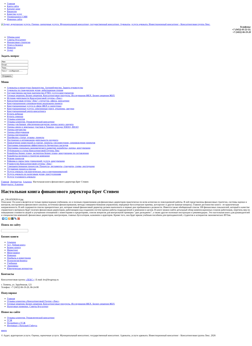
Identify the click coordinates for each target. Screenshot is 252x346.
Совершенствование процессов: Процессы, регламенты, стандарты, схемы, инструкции (51, 166)
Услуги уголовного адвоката (21, 177)
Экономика (12, 266)
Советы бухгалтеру (16, 39)
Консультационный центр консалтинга (26, 111)
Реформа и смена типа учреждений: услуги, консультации (36, 161)
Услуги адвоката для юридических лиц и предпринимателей (37, 171)
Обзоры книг (13, 37)
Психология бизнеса (17, 260)
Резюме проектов (15, 158)
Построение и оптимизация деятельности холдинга (32, 140)
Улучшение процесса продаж (21, 169)
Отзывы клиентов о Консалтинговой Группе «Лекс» (33, 301)
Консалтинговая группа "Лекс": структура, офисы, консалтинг (38, 101)
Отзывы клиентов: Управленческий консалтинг (31, 121)
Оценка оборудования (18, 132)
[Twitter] (6, 218)
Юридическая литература (19, 268)
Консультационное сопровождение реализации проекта (34, 103)
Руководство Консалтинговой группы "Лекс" (29, 163)
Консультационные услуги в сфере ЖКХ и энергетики (34, 106)
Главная (11, 3)
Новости (11, 47)
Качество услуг (14, 14)
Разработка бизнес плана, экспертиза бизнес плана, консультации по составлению (48, 153)
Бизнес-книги (14, 247)
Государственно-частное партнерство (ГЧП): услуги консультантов (40, 93)
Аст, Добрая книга (16, 245)
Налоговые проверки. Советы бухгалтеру (27, 306)
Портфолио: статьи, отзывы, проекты (25, 137)
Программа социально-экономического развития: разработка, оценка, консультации (48, 148)
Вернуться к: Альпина (12, 184)
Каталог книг (13, 9)
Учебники (12, 263)
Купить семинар (15, 116)
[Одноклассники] (9, 218)
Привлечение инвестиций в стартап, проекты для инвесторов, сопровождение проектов (51, 142)
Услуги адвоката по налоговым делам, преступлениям (34, 174)
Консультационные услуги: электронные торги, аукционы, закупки (40, 108)
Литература (16, 182)
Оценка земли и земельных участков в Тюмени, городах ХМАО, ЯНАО (43, 127)
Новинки (11, 255)
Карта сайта (13, 6)
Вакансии (12, 11)
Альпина (27, 182)
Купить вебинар (15, 114)
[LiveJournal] (15, 218)
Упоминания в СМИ (17, 16)
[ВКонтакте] (3, 218)
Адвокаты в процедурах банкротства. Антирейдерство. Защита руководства (45, 87)
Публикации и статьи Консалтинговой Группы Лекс (33, 150)
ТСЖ (9, 320)
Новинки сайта (14, 19)
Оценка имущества (16, 129)
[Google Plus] (18, 218)
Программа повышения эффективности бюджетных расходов (37, 145)
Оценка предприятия (17, 135)
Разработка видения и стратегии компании (28, 156)
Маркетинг (12, 250)
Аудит (10, 50)
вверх (4, 330)
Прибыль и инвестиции (19, 258)
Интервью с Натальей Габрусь (22, 325)
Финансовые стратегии (18, 42)
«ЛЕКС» (30, 279)
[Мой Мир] (12, 218)
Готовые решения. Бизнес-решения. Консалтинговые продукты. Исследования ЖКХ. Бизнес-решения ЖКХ (61, 95)
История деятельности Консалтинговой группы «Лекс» (34, 98)
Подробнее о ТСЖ (16, 323)
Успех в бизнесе (15, 45)
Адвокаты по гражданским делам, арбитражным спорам (35, 90)
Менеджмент (13, 252)
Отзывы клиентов (16, 119)
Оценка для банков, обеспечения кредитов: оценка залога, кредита (40, 124)
